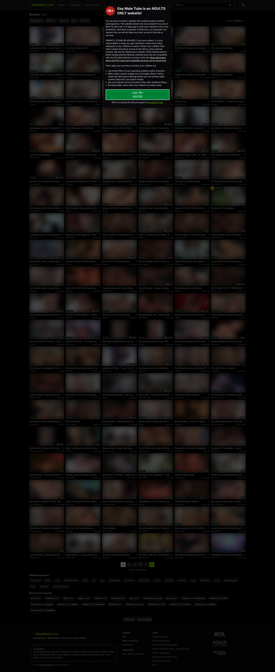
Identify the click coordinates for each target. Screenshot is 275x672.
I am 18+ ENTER (137, 94)
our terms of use (155, 102)
